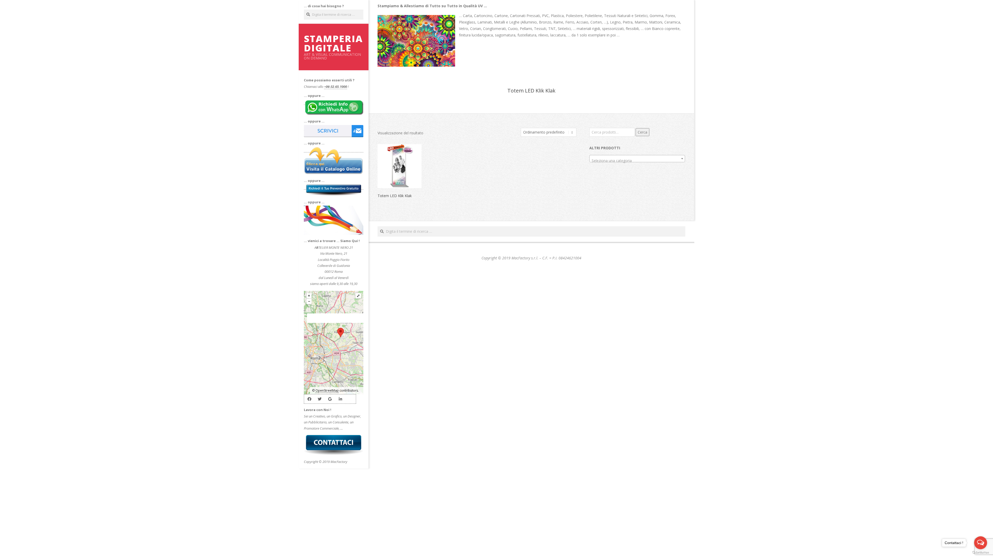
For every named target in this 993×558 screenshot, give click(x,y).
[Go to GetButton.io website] (980, 552)
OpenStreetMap (327, 390)
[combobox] (637, 158)
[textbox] (637, 160)
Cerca (642, 132)
